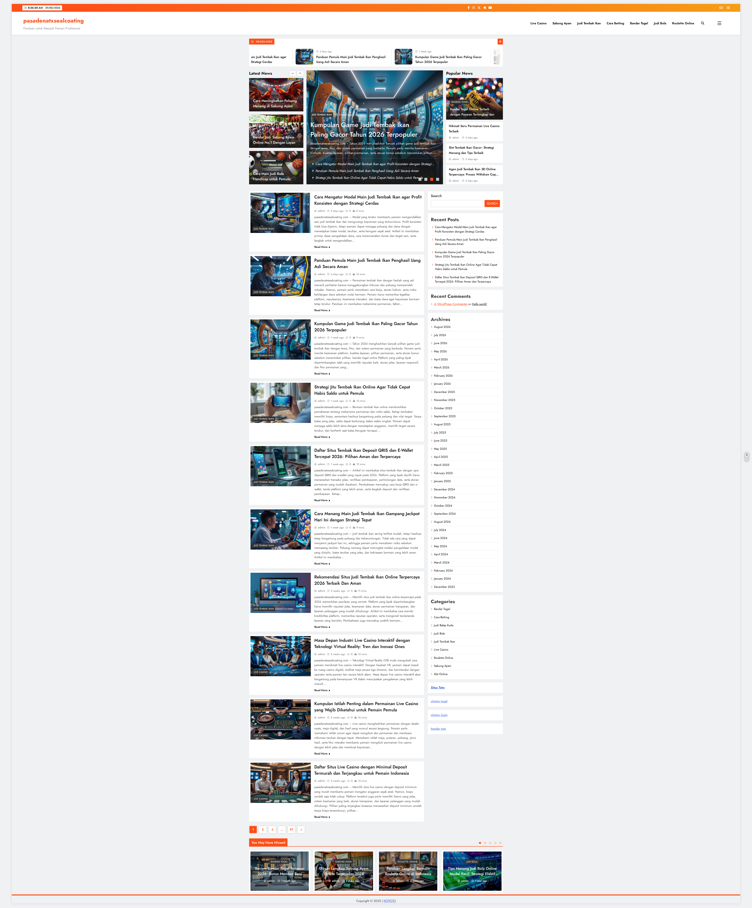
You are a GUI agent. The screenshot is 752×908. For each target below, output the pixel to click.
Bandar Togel (639, 23)
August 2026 (442, 327)
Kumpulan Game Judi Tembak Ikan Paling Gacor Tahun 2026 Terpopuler (365, 177)
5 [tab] (500, 843)
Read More (321, 247)
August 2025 (442, 424)
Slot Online (441, 674)
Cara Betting (615, 23)
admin (455, 137)
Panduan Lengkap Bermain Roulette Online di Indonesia (408, 871)
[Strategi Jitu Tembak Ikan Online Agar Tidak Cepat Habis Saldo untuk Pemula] (461, 57)
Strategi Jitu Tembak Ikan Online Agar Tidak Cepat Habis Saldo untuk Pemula (366, 129)
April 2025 (441, 457)
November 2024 (444, 497)
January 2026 (442, 384)
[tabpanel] (374, 127)
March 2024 (441, 562)
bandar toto (438, 728)
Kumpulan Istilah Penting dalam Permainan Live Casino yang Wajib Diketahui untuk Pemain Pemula (366, 706)
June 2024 (440, 538)
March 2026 (441, 367)
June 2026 (440, 343)
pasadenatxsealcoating (53, 20)
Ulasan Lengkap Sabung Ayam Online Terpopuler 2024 (344, 871)
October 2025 (443, 408)
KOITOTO (390, 901)
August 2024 (442, 522)
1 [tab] (420, 180)
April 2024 (441, 554)
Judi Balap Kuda (443, 625)
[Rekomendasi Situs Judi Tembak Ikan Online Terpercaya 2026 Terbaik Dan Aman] (280, 593)
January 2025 (442, 481)
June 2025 (440, 440)
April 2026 (441, 359)
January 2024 (442, 578)
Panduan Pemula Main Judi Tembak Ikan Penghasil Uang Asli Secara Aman (367, 170)
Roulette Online (683, 23)
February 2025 (443, 473)
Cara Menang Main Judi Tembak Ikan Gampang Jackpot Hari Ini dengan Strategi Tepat (366, 516)
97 (291, 829)
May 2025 (440, 449)
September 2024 (445, 514)
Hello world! (479, 304)
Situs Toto (438, 687)
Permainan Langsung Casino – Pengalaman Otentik (275, 176)
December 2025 (444, 392)
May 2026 (440, 351)
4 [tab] (438, 180)
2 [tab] (426, 180)
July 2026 (440, 335)
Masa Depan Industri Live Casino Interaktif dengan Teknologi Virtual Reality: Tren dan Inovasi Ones (362, 643)
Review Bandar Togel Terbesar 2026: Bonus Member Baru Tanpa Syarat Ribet (279, 874)
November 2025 (444, 400)
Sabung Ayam (561, 23)
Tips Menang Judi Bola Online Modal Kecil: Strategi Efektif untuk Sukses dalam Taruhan (472, 874)
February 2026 (443, 376)
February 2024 (443, 570)
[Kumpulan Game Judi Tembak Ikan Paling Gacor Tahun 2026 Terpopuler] (362, 57)
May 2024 (440, 546)
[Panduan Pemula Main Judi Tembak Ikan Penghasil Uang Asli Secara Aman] (263, 57)
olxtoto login (439, 715)
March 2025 (441, 465)
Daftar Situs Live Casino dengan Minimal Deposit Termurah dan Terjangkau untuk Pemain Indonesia (361, 770)
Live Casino (539, 23)
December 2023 (444, 587)
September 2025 (445, 416)
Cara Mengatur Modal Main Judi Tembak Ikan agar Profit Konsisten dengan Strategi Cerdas (368, 200)
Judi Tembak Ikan (589, 23)
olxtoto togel (439, 701)
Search (436, 195)
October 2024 (443, 506)
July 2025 (440, 432)
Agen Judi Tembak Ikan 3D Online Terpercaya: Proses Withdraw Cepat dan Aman (473, 174)
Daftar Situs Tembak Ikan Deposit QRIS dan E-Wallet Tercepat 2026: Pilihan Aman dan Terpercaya (363, 453)
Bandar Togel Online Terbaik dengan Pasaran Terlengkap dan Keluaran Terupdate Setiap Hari (472, 114)
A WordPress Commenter (450, 304)
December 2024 (444, 489)
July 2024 (440, 530)
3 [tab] (432, 180)
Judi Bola (660, 23)
